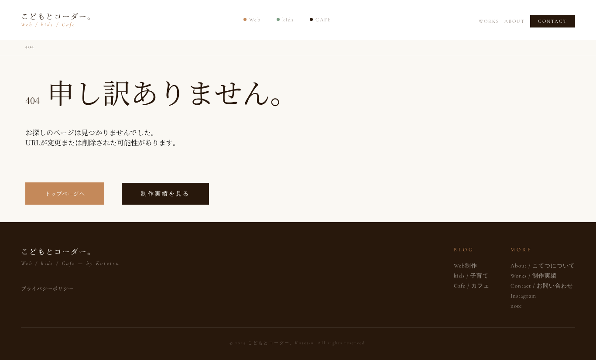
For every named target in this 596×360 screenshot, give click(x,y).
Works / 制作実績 (533, 275)
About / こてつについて (542, 265)
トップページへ (65, 193)
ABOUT (514, 21)
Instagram (523, 295)
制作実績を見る (165, 193)
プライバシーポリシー (47, 288)
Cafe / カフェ (472, 285)
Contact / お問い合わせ (541, 285)
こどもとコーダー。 (58, 18)
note (516, 305)
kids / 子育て (471, 275)
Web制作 (465, 265)
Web (255, 20)
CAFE (323, 20)
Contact (552, 21)
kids (288, 20)
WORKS (489, 21)
